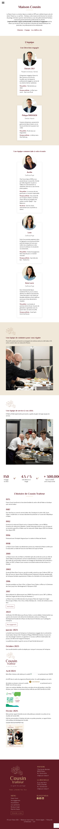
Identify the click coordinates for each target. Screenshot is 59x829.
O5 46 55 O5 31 (43, 787)
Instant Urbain (30, 820)
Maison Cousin (14, 798)
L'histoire (20, 30)
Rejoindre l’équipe (15, 809)
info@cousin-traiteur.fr (43, 775)
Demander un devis (17, 813)
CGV (34, 822)
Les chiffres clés (36, 30)
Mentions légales (40, 820)
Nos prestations (15, 803)
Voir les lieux (10, 606)
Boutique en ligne (15, 807)
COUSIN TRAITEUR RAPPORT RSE (15, 723)
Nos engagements (11, 624)
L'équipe (27, 30)
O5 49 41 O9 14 (43, 773)
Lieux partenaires (15, 805)
